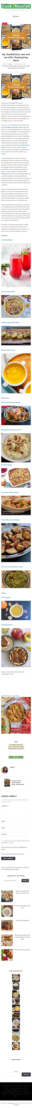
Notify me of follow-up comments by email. (14, 848)
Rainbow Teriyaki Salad (8, 291)
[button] (16, 16)
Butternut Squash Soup (8, 350)
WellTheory (4, 173)
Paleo (28, 66)
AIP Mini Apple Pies (7, 625)
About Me (27, 1086)
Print (17, 757)
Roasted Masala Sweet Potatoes (10, 520)
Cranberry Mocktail (6, 240)
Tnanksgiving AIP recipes (16, 748)
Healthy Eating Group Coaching (16, 1088)
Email (3, 828)
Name (3, 821)
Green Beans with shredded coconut (12, 566)
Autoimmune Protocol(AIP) (9, 66)
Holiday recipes (21, 66)
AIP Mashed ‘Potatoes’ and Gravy (11, 430)
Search (16, 1071)
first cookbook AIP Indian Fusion (12, 127)
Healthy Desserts (23, 1094)
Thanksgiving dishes (13, 68)
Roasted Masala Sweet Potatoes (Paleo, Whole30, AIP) (18, 782)
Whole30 (22, 68)
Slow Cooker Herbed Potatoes (10, 492)
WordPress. (11, 1103)
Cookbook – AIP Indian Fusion (12, 1086)
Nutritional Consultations (13, 1090)
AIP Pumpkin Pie (6, 597)
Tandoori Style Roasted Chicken (10, 402)
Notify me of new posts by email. (12, 854)
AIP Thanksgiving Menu (16, 744)
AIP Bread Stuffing (6, 465)
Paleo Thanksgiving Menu (16, 746)
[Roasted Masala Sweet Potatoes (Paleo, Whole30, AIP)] (7, 782)
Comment (4, 806)
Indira (10, 64)
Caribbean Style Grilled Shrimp (10, 322)
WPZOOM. (16, 1104)
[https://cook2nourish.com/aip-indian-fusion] (16, 715)
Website (4, 834)
